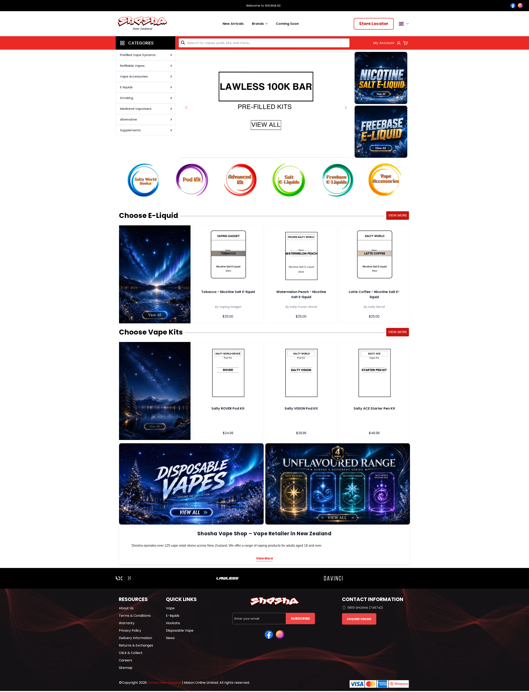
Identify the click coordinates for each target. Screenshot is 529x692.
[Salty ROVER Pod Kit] (228, 372)
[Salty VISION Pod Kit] (301, 372)
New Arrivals (233, 23)
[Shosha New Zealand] (266, 105)
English (404, 24)
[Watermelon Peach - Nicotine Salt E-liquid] (301, 255)
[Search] (184, 42)
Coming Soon (287, 23)
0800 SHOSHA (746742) (365, 607)
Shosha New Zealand (164, 682)
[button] (145, 43)
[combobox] (264, 43)
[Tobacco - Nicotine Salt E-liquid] (228, 255)
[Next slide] (346, 107)
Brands (258, 23)
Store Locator (373, 23)
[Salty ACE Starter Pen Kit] (374, 372)
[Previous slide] (186, 107)
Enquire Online (359, 619)
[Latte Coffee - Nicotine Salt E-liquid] (374, 255)
